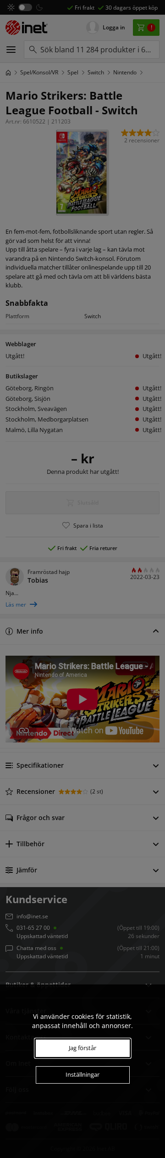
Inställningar (82, 1074)
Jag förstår (82, 1048)
